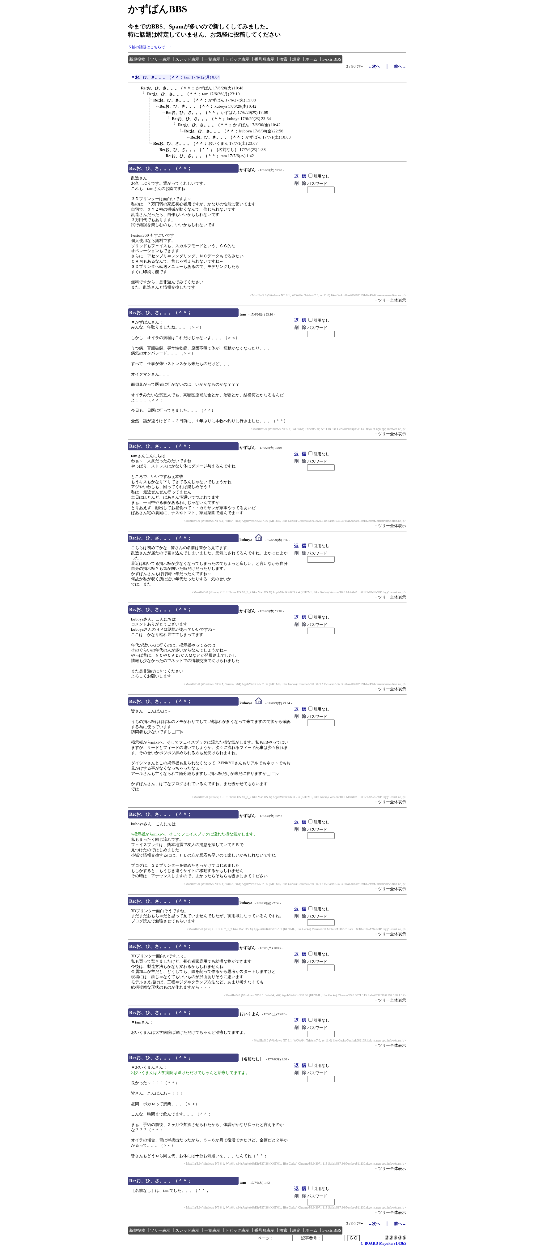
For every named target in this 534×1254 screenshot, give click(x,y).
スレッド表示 (187, 59)
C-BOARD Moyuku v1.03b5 (383, 1243)
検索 (283, 59)
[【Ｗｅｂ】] (258, 540)
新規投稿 (137, 59)
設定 (296, 59)
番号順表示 (264, 59)
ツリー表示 (160, 59)
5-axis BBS (331, 59)
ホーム (311, 59)
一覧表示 (212, 59)
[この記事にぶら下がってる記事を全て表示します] (138, 87)
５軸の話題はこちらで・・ (150, 47)
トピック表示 (237, 59)
